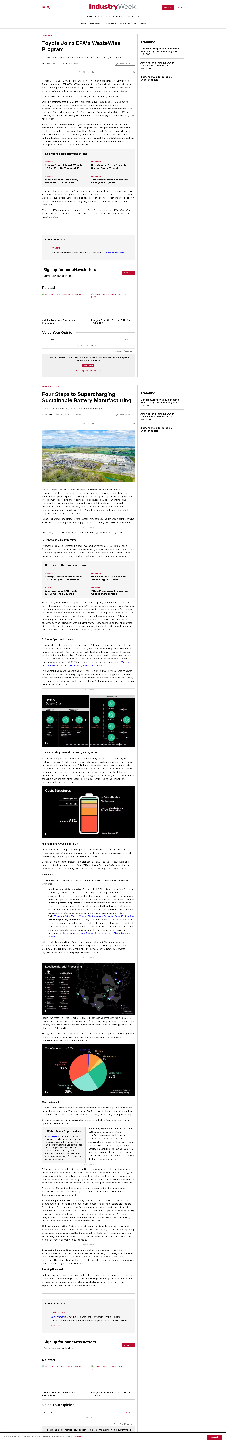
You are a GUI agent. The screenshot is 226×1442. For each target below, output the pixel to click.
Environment (48, 35)
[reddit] (92, 72)
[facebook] (80, 72)
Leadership (125, 23)
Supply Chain (140, 23)
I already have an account (88, 370)
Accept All (214, 1437)
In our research (52, 1136)
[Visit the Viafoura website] (129, 351)
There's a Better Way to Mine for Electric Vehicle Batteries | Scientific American (94, 916)
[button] (44, 7)
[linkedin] (84, 72)
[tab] (49, 340)
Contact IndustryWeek (114, 252)
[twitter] (88, 72)
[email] (97, 72)
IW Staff (46, 64)
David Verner (48, 415)
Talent (83, 23)
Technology (96, 23)
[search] (48, 7)
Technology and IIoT (51, 387)
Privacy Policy (76, 1436)
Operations (110, 23)
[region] (88, 346)
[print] (133, 72)
